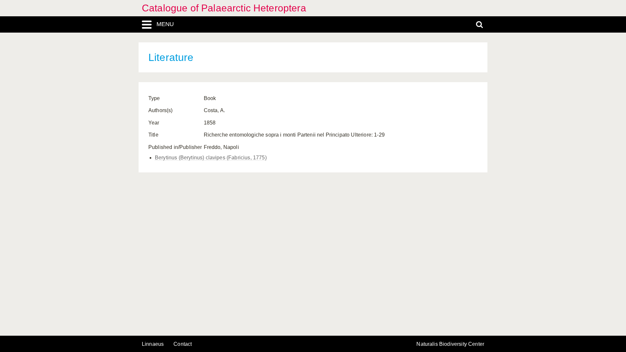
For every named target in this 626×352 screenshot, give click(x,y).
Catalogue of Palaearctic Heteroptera (224, 8)
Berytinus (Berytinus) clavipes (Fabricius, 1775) (211, 157)
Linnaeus (153, 344)
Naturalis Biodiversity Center (450, 344)
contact (182, 344)
